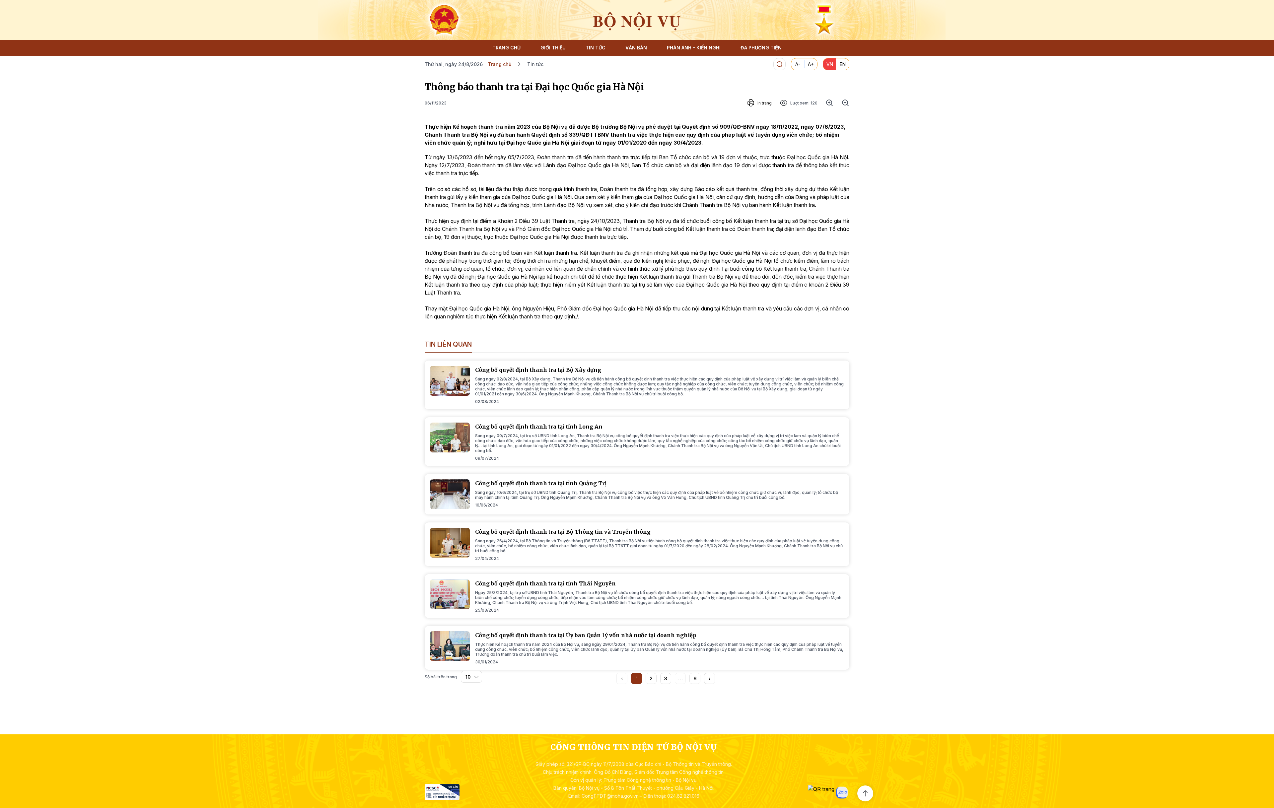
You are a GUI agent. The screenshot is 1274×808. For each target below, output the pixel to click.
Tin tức (535, 64)
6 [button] (695, 678)
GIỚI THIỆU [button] (553, 47)
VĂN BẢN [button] (636, 47)
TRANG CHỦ (506, 47)
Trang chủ (499, 64)
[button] (709, 678)
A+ (811, 64)
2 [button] (651, 678)
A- (797, 64)
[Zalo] (841, 792)
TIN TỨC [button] (595, 47)
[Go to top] (865, 793)
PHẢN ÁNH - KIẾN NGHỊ (694, 47)
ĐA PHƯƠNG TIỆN (761, 47)
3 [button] (665, 678)
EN (843, 64)
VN (829, 64)
